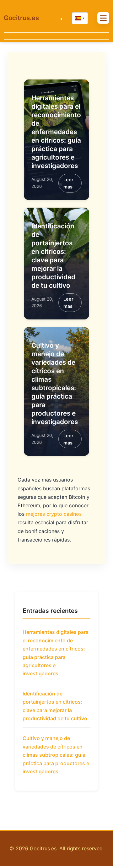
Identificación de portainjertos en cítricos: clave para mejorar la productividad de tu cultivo (55, 706)
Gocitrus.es (21, 18)
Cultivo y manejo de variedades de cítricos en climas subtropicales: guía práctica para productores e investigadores (56, 755)
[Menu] (103, 18)
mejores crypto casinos (54, 514)
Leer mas (68, 183)
